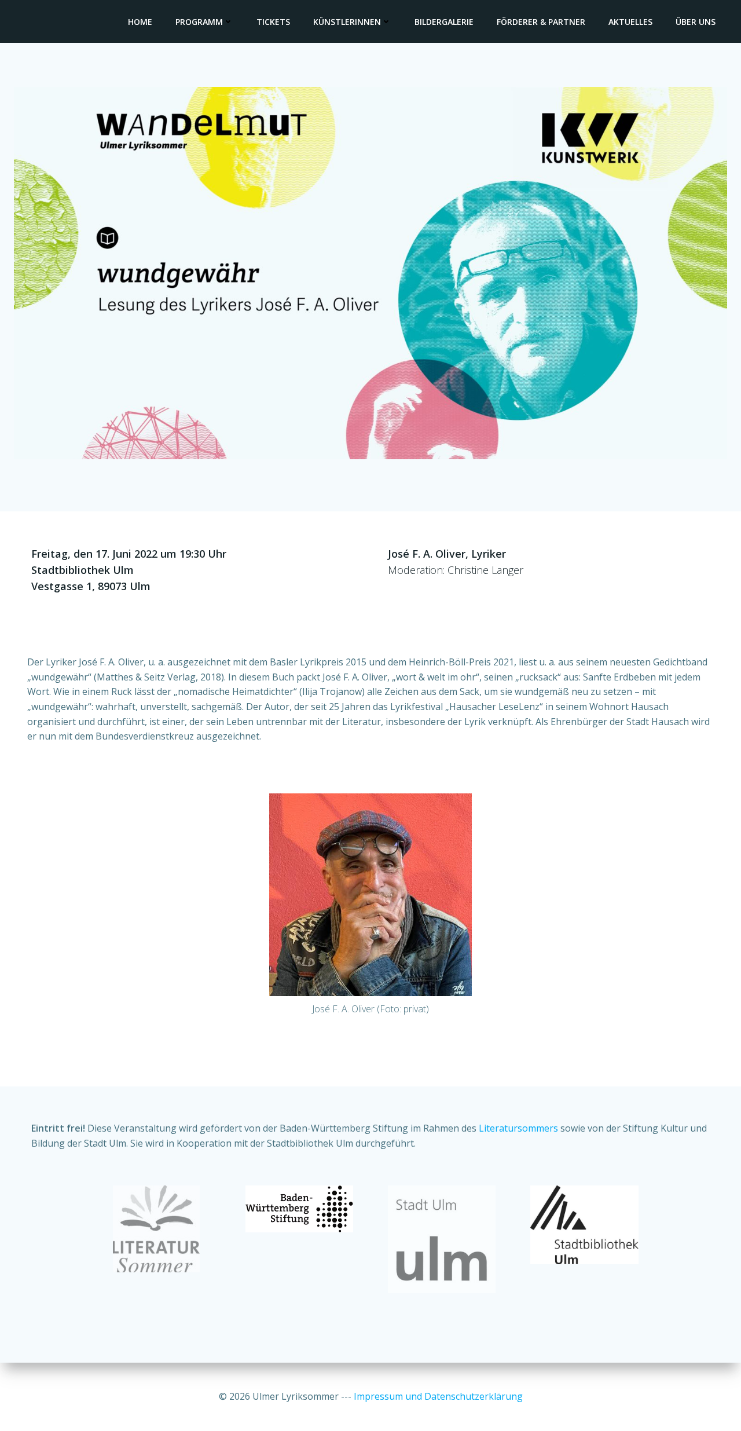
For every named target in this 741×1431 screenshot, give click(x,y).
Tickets (273, 21)
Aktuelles (630, 21)
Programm (199, 21)
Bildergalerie (444, 21)
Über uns (696, 21)
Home (140, 21)
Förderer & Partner (541, 21)
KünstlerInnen (347, 21)
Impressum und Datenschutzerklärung (438, 1396)
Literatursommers (518, 1128)
